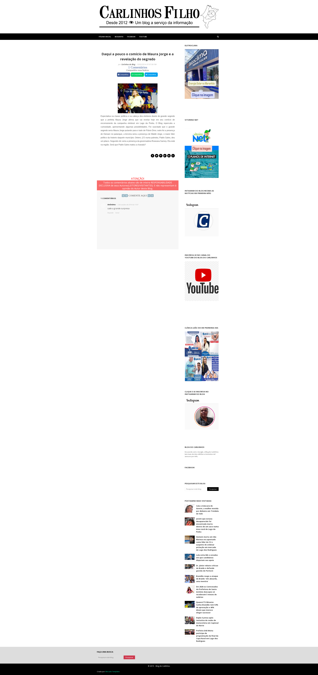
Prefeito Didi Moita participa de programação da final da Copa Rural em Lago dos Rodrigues (207, 635)
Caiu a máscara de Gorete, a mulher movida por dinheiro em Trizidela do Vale (207, 510)
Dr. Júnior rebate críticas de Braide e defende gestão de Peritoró (207, 568)
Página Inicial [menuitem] (105, 37)
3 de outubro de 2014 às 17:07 (128, 205)
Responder (110, 213)
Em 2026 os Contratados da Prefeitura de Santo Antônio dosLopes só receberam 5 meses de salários (207, 591)
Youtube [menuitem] (143, 37)
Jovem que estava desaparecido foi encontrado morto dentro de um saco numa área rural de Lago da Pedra (207, 525)
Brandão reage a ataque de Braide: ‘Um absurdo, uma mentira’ (207, 579)
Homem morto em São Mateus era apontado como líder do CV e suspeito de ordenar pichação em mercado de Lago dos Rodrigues (206, 543)
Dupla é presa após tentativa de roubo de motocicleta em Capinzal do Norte (207, 622)
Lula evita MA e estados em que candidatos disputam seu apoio (207, 557)
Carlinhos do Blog (128, 64)
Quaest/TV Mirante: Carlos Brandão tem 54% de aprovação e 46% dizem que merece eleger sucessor (207, 607)
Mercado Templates (112, 672)
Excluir (117, 213)
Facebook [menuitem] (131, 37)
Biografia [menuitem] (119, 37)
